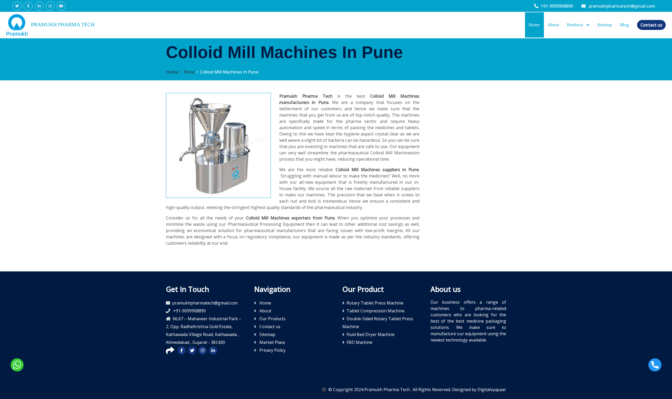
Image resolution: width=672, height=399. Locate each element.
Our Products (272, 319)
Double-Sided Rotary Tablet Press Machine (377, 322)
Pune (189, 72)
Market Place (271, 342)
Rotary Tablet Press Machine (374, 303)
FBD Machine (359, 342)
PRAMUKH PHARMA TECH (62, 24)
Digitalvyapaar (491, 389)
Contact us (651, 25)
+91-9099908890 (556, 6)
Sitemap (604, 24)
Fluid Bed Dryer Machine (370, 334)
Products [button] (575, 24)
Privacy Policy (272, 350)
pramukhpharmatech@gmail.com (621, 6)
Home (534, 24)
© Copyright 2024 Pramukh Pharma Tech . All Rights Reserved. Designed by (402, 389)
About (553, 24)
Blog (624, 24)
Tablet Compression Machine (375, 311)
